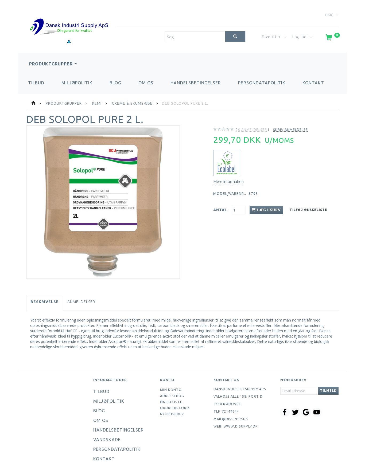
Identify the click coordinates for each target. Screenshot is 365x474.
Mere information (228, 181)
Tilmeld (328, 390)
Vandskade (107, 439)
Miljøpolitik (76, 82)
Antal (220, 210)
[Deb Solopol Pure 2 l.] (103, 202)
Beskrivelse (44, 302)
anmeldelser (252, 129)
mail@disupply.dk (230, 419)
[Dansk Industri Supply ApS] (69, 18)
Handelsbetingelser (195, 82)
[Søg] (235, 36)
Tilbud (36, 82)
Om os (145, 82)
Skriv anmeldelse (290, 129)
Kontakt (313, 82)
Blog (115, 82)
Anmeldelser (81, 302)
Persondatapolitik (261, 82)
